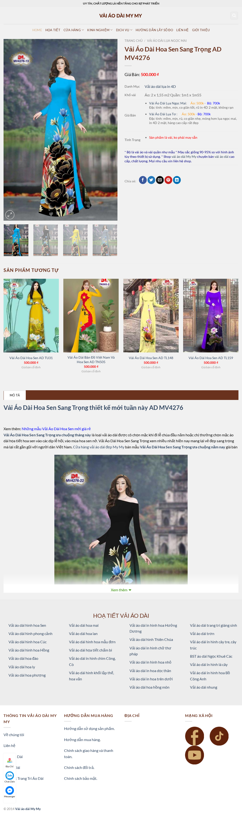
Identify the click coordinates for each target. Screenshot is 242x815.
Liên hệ (9, 745)
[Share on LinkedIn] (177, 180)
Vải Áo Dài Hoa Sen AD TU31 (31, 358)
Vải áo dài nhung (203, 687)
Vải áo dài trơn (202, 633)
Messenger (9, 796)
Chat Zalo (9, 781)
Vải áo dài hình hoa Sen (27, 625)
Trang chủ (134, 41)
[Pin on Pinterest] (168, 180)
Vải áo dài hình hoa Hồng (29, 650)
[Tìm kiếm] (234, 16)
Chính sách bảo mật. (80, 778)
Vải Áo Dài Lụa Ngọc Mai (167, 103)
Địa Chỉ (9, 766)
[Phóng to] (9, 214)
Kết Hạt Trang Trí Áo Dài (23, 778)
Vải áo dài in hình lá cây (209, 664)
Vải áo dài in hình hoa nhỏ (150, 662)
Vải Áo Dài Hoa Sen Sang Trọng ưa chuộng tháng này (48, 435)
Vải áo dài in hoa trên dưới (151, 679)
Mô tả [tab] (15, 395)
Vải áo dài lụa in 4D (160, 86)
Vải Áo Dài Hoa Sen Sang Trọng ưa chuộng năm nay (183, 447)
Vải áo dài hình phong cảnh (30, 633)
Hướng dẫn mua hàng (82, 739)
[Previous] (12, 130)
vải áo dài (222, 156)
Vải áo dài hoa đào (23, 658)
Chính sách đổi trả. (79, 767)
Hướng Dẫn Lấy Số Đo (154, 30)
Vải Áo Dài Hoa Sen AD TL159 (211, 358)
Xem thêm (119, 590)
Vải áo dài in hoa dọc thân (150, 670)
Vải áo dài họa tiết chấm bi (90, 650)
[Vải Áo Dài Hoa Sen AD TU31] (31, 315)
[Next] (109, 130)
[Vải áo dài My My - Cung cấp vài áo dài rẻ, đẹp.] (121, 15)
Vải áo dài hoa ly (22, 667)
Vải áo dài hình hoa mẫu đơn (92, 641)
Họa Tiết (52, 30)
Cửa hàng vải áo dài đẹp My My (98, 447)
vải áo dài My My (184, 156)
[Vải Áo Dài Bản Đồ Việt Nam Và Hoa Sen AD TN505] (91, 315)
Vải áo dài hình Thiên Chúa (151, 639)
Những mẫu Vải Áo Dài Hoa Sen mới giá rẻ (56, 428)
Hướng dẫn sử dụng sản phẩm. (89, 728)
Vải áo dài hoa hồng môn (149, 687)
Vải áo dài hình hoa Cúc (28, 641)
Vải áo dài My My (28, 809)
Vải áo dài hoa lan (83, 633)
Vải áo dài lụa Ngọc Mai (167, 41)
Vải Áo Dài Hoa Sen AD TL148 (151, 358)
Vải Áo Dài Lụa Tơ (163, 114)
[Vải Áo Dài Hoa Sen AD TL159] (210, 315)
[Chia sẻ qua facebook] (143, 180)
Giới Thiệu (201, 30)
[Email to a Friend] (160, 180)
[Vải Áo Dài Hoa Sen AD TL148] (151, 315)
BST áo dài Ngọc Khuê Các (211, 656)
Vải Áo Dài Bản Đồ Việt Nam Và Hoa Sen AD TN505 (91, 359)
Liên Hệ (182, 30)
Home (37, 30)
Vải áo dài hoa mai (84, 625)
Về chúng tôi (14, 734)
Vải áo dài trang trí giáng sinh (213, 625)
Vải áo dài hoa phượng (27, 675)
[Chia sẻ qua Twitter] (151, 180)
